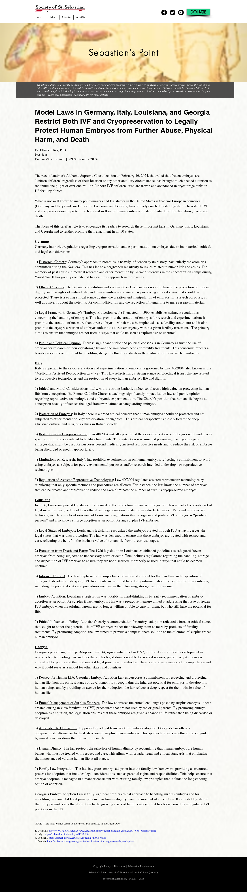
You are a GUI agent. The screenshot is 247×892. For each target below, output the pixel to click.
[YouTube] (181, 12)
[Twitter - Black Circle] (172, 12)
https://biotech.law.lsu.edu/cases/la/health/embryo (74, 837)
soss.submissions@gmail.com (144, 88)
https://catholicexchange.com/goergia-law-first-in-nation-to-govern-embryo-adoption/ (90, 841)
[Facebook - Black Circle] (164, 12)
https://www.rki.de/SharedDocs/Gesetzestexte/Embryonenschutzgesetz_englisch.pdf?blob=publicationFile (102, 830)
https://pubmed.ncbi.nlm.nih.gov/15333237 (67, 834)
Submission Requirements (74, 94)
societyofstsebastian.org (115, 878)
